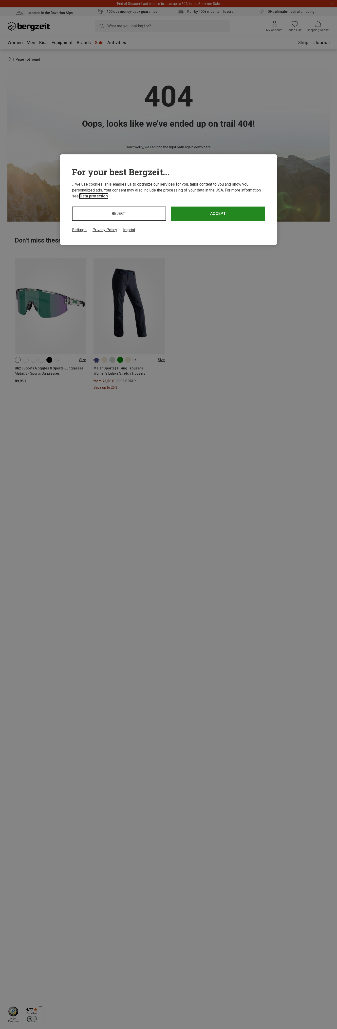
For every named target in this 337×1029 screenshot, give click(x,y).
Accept (218, 213)
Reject (119, 213)
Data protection (94, 196)
